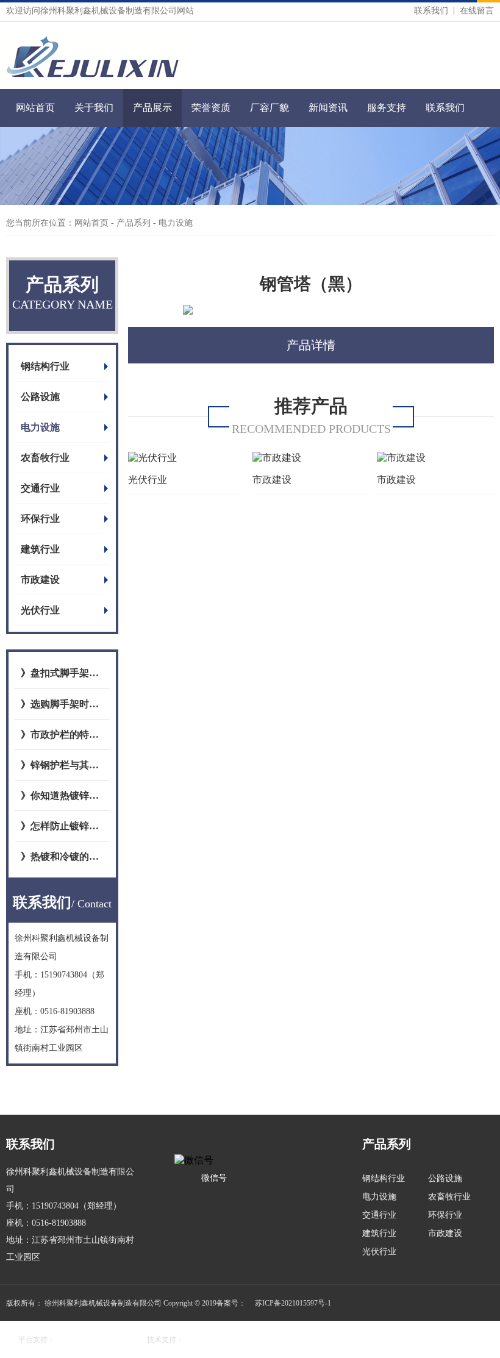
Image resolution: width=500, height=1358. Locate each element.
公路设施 (40, 396)
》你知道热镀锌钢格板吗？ (62, 795)
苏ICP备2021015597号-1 (293, 1303)
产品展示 (152, 107)
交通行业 (40, 488)
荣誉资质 (210, 107)
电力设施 (40, 427)
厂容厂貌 (269, 107)
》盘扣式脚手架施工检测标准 (62, 673)
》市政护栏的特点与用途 (62, 734)
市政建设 (40, 579)
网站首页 (35, 107)
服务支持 (386, 107)
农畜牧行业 (45, 457)
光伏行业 (40, 610)
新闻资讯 (328, 107)
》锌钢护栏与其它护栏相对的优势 (62, 765)
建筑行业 (40, 549)
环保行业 (40, 518)
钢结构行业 (45, 366)
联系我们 (431, 10)
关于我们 (93, 107)
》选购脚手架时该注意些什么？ (62, 704)
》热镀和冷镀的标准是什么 (62, 856)
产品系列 (134, 222)
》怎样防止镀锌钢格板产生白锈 (62, 826)
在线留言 (477, 10)
